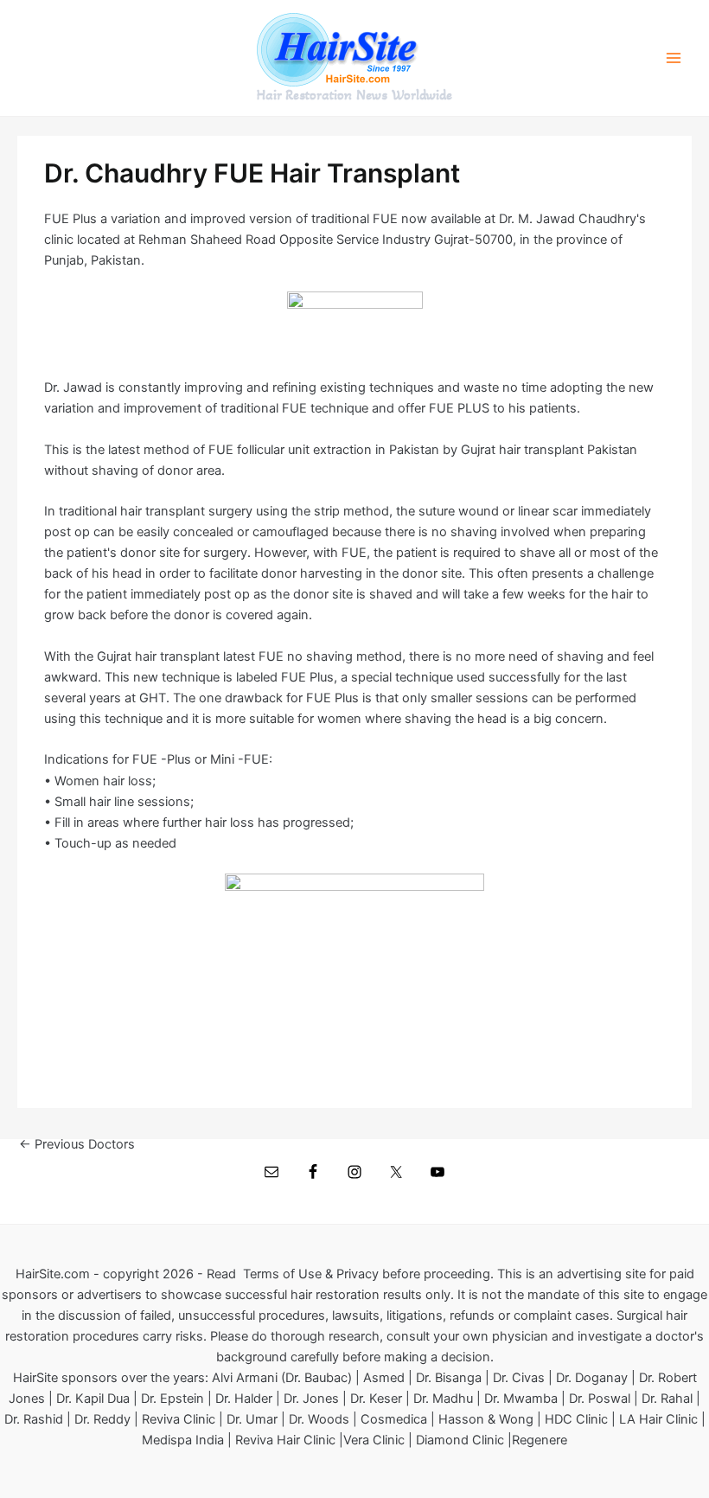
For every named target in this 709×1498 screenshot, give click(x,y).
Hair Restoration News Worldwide (354, 95)
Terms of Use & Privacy (311, 1274)
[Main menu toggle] (673, 58)
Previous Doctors (77, 1144)
